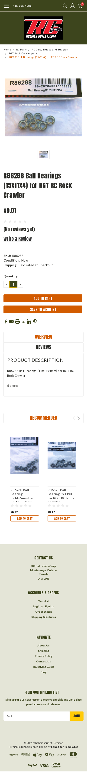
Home (7, 49)
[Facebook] (5, 321)
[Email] (11, 321)
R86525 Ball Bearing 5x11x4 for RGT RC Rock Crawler (61, 496)
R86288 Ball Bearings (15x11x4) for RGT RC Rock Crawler (43, 57)
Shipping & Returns (43, 617)
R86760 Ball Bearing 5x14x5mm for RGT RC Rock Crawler (21, 498)
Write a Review (17, 238)
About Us (43, 645)
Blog (44, 672)
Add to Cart (25, 518)
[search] (63, 6)
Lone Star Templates (64, 746)
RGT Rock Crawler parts (23, 53)
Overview (43, 336)
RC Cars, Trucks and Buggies (50, 49)
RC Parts (21, 49)
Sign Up (49, 606)
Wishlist (43, 601)
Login (36, 606)
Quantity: (11, 276)
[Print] (17, 321)
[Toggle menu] (6, 8)
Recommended (43, 417)
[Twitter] (23, 321)
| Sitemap (57, 742)
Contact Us (43, 661)
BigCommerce (29, 746)
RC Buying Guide (43, 666)
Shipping (43, 650)
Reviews (43, 347)
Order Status (43, 611)
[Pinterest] (34, 321)
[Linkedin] (29, 321)
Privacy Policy (43, 656)
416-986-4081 (22, 5)
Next (78, 418)
